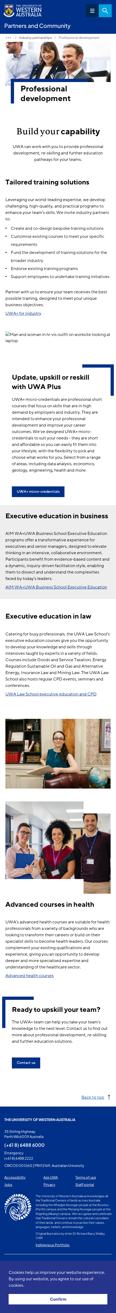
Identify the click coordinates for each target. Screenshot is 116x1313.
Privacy (49, 1184)
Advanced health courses (29, 976)
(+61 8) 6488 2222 (18, 1158)
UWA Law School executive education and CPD (51, 694)
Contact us (26, 1062)
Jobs (8, 1184)
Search (105, 10)
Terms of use (85, 1177)
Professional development (79, 38)
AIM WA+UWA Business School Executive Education (56, 587)
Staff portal (84, 1184)
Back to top (92, 1097)
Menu (92, 10)
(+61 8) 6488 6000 (24, 1145)
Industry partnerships (35, 38)
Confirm (58, 1299)
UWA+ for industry (23, 313)
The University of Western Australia (39, 1120)
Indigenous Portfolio (53, 1245)
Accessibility (15, 1177)
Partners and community (8, 38)
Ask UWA (50, 1177)
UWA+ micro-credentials (38, 491)
